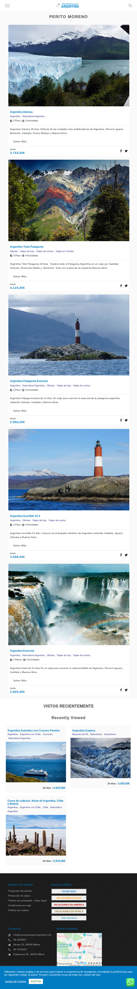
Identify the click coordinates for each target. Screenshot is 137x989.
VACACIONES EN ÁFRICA (69, 911)
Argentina (15, 116)
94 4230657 (20, 939)
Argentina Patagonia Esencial (29, 381)
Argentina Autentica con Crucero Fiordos (34, 730)
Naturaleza (96, 734)
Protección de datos (19, 895)
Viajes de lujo (27, 251)
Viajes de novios (44, 251)
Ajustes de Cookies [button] (15, 981)
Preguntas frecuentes (20, 890)
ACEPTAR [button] (36, 981)
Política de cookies (18, 910)
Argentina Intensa (21, 112)
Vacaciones (110, 734)
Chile (45, 807)
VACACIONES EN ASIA (69, 898)
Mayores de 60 (80, 734)
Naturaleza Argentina (33, 116)
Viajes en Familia (65, 251)
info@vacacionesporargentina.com (32, 934)
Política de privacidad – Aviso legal (27, 900)
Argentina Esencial (22, 650)
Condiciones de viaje (19, 905)
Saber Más (20, 141)
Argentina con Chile (30, 734)
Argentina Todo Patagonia (26, 246)
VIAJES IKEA (69, 891)
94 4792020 (20, 949)
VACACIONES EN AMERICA (69, 904)
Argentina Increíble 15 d (25, 516)
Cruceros (47, 734)
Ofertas (14, 251)
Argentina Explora (83, 730)
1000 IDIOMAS (69, 918)
